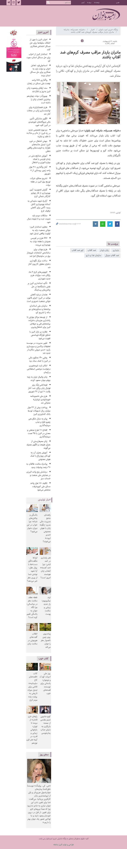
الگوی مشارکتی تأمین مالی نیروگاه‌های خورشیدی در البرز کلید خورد (39, 122)
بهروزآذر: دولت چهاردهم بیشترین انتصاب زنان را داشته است (38, 99)
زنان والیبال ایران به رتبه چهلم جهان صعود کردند (38, 378)
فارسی (117, 2)
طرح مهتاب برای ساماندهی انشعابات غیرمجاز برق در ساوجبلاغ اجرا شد (38, 253)
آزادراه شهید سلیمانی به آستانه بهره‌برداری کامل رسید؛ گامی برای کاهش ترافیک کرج (39, 206)
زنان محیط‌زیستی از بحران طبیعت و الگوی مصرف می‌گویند (38, 444)
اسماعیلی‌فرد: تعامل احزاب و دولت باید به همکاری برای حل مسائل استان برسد (40, 70)
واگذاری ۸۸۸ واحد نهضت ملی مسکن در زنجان (38, 81)
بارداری (116, 250)
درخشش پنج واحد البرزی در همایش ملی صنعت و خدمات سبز (38, 475)
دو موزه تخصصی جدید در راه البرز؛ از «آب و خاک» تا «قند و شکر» (38, 133)
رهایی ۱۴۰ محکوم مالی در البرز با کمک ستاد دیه (39, 359)
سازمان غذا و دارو (93, 255)
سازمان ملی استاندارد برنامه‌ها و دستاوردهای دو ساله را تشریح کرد (39, 309)
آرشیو (83, 2)
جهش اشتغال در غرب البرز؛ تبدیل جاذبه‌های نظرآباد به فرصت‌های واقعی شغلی (38, 146)
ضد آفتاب (92, 250)
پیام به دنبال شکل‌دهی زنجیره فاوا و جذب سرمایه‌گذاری (39, 422)
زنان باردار (104, 250)
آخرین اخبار (43, 32)
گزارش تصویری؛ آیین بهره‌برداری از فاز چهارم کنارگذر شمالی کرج (40, 193)
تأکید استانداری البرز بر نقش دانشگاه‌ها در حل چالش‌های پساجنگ (39, 286)
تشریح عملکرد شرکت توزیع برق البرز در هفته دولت (40, 181)
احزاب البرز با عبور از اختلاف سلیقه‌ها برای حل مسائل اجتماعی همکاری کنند (40, 44)
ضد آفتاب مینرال (112, 255)
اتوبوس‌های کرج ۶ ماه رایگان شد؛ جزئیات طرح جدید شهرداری (39, 275)
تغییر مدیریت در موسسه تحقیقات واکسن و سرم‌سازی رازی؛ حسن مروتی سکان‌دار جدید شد (38, 348)
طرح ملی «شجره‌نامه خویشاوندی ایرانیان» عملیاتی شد (40, 399)
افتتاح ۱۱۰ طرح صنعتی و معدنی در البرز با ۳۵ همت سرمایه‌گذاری (38, 433)
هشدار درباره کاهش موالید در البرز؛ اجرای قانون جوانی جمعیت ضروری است (38, 298)
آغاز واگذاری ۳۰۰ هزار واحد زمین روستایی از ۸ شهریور (39, 170)
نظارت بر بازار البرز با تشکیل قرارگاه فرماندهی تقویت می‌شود (39, 335)
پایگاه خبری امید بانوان (108, 30)
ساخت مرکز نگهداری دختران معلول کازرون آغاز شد (39, 264)
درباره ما (89, 2)
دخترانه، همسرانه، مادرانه (75, 30)
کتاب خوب (43, 658)
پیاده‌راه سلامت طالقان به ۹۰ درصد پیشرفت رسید (38, 465)
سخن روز (44, 754)
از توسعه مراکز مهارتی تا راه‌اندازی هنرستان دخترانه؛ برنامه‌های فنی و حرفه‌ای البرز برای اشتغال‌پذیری (38, 322)
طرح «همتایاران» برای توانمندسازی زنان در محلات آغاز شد (38, 110)
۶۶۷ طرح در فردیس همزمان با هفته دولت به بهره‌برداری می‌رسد (40, 241)
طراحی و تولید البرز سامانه (63, 844)
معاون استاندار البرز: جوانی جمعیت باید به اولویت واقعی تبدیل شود (40, 230)
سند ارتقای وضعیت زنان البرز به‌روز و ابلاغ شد (38, 89)
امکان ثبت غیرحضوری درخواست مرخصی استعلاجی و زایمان (38, 369)
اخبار (92, 30)
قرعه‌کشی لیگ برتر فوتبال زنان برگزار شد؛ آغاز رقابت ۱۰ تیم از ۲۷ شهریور (39, 388)
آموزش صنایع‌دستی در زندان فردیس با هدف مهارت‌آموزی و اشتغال (39, 159)
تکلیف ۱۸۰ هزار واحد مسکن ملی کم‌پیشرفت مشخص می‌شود (40, 486)
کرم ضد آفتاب (78, 250)
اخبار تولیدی (44, 500)
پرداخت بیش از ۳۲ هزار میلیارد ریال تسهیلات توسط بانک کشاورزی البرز (38, 411)
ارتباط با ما (96, 2)
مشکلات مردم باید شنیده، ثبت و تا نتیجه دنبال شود (38, 219)
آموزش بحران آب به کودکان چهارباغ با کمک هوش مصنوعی (40, 456)
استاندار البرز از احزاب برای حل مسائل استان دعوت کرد (38, 57)
